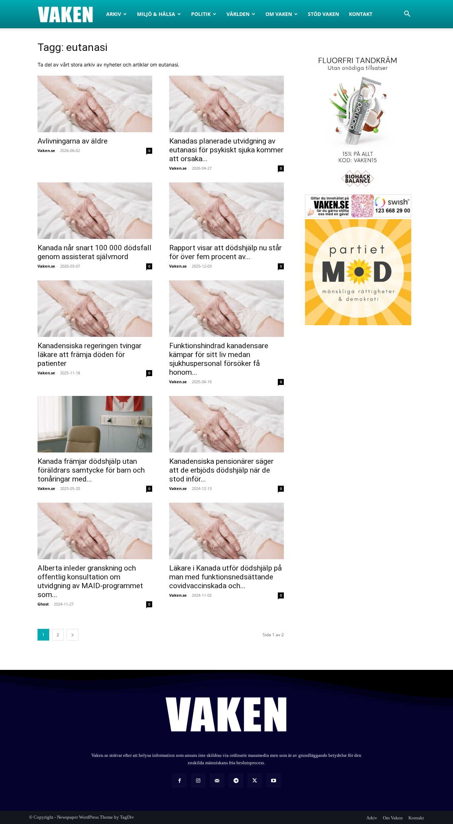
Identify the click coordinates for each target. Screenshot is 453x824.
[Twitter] (255, 780)
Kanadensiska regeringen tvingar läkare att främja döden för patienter (90, 354)
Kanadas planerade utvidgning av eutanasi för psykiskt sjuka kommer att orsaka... (226, 150)
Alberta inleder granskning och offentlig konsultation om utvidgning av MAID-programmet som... (90, 581)
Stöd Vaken (323, 14)
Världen (238, 14)
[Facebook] (179, 780)
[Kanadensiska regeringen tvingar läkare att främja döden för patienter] (95, 308)
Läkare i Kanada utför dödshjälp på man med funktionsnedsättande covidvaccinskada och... (225, 577)
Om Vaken (278, 14)
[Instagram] (198, 780)
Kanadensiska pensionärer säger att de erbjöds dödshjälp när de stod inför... (221, 470)
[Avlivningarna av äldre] (95, 104)
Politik (201, 14)
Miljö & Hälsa (156, 14)
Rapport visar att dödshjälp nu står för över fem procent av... (225, 252)
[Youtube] (273, 780)
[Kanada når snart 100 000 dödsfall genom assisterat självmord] (95, 210)
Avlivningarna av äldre (73, 141)
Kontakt (360, 14)
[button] (406, 14)
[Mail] (217, 780)
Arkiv (113, 14)
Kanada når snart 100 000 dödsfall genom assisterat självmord (94, 252)
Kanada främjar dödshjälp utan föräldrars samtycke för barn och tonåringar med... (91, 470)
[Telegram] (236, 780)
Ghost (43, 604)
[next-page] (73, 635)
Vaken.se (46, 150)
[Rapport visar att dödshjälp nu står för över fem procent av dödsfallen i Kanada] (226, 210)
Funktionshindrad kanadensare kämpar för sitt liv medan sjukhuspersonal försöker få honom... (218, 358)
